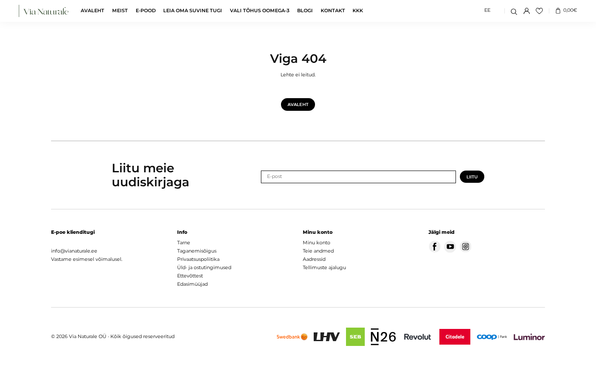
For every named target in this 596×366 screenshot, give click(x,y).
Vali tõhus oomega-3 (259, 11)
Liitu (472, 176)
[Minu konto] (527, 11)
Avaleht (92, 11)
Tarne (183, 243)
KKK (358, 11)
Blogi (305, 11)
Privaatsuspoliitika (198, 259)
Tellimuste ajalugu (324, 267)
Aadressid (314, 259)
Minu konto (316, 243)
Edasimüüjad (192, 284)
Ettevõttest (190, 276)
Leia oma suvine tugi (192, 11)
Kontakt (333, 11)
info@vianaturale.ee (74, 251)
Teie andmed (318, 251)
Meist (120, 11)
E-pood (146, 11)
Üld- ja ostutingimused (204, 267)
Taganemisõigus (196, 251)
